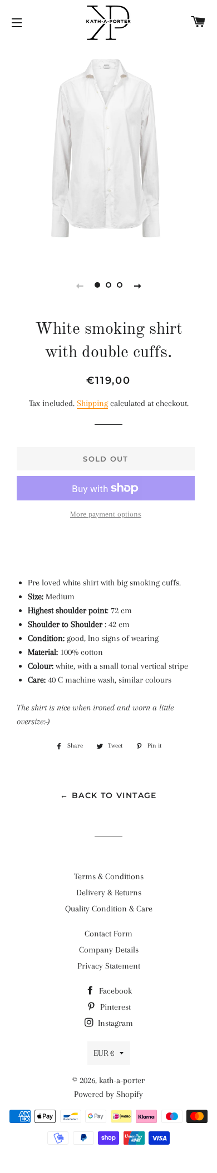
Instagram (114, 1023)
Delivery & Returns (108, 893)
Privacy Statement (108, 966)
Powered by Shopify (108, 1094)
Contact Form (108, 934)
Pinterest (114, 1007)
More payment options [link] (105, 514)
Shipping (92, 403)
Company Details (109, 950)
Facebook (114, 991)
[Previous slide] (79, 285)
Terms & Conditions (109, 876)
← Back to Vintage (108, 795)
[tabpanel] (108, 151)
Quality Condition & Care (108, 909)
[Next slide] (137, 285)
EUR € (103, 1053)
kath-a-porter (122, 1080)
